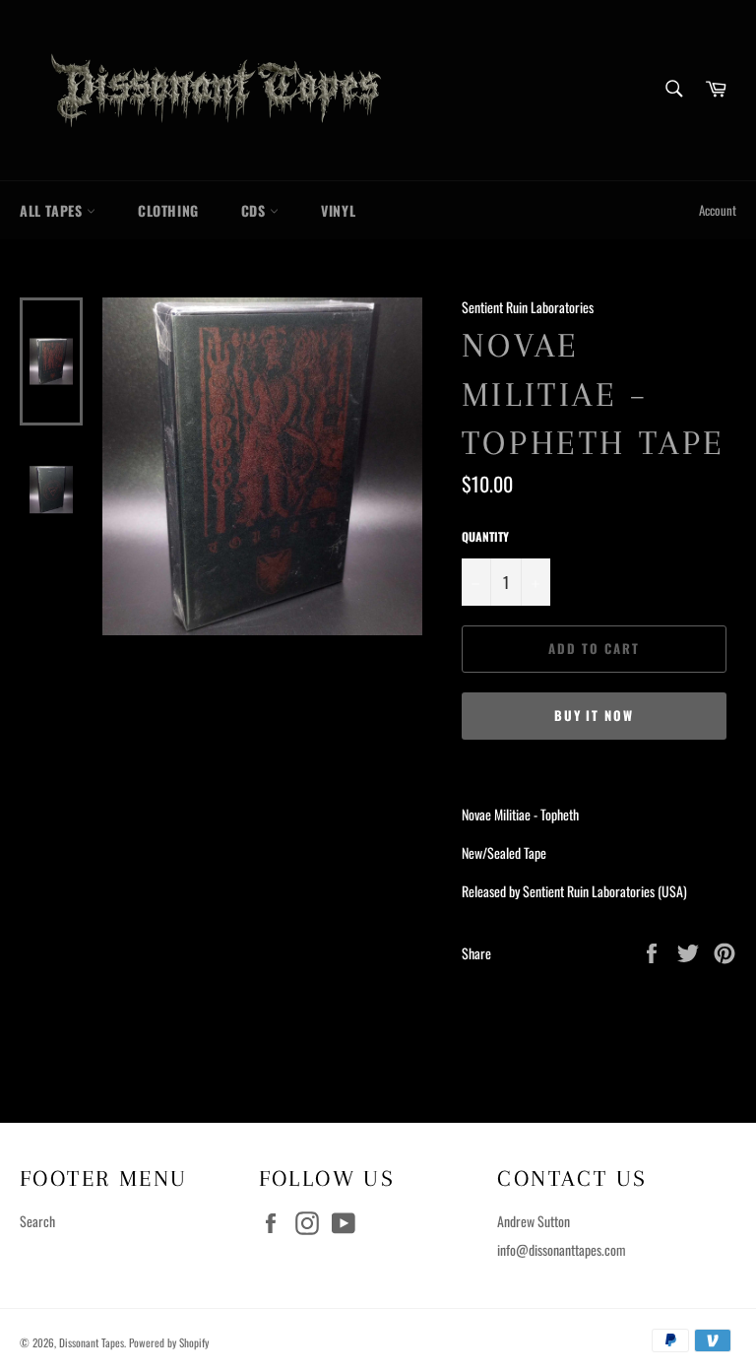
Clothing (168, 210)
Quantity (485, 537)
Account (717, 210)
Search (37, 1220)
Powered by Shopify (169, 1342)
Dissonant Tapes (91, 1342)
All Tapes (53, 210)
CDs (255, 210)
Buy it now (594, 715)
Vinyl (338, 210)
